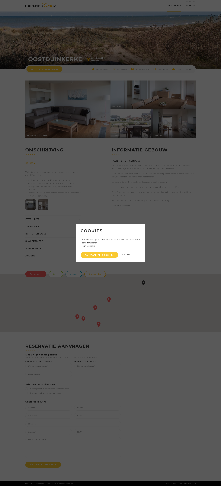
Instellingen (125, 254)
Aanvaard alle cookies (99, 255)
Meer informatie (88, 245)
